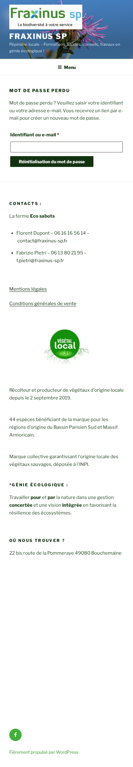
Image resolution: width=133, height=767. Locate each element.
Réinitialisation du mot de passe (52, 161)
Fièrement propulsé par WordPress (43, 752)
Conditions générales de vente (42, 303)
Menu (70, 67)
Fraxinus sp (38, 36)
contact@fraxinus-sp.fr (42, 241)
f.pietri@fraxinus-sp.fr (40, 260)
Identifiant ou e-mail (47, 135)
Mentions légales (28, 289)
